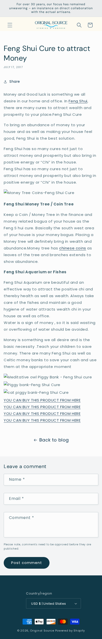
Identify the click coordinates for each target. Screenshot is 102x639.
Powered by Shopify (70, 631)
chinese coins (72, 248)
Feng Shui (78, 101)
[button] (9, 25)
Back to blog (54, 440)
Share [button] (14, 81)
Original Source (42, 631)
